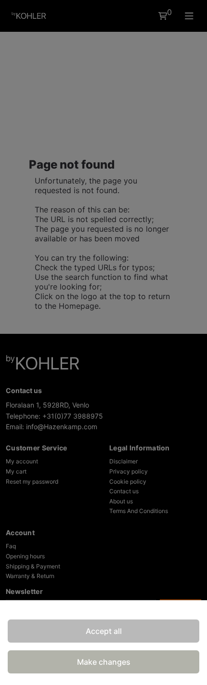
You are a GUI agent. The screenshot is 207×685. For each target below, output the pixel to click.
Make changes (103, 662)
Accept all (104, 631)
